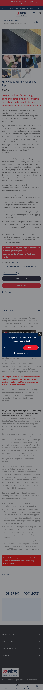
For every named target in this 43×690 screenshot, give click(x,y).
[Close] (40, 334)
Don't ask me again (23, 353)
